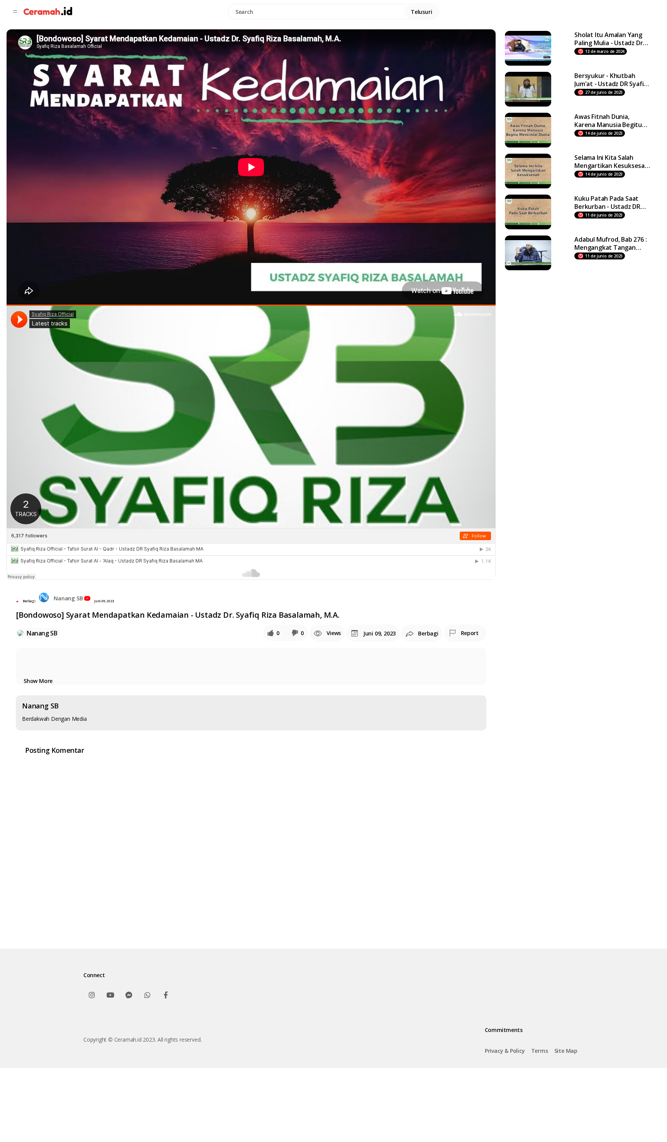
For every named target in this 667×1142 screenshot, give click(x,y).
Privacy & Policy (505, 1050)
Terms (539, 1050)
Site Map (565, 1050)
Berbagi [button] (29, 601)
